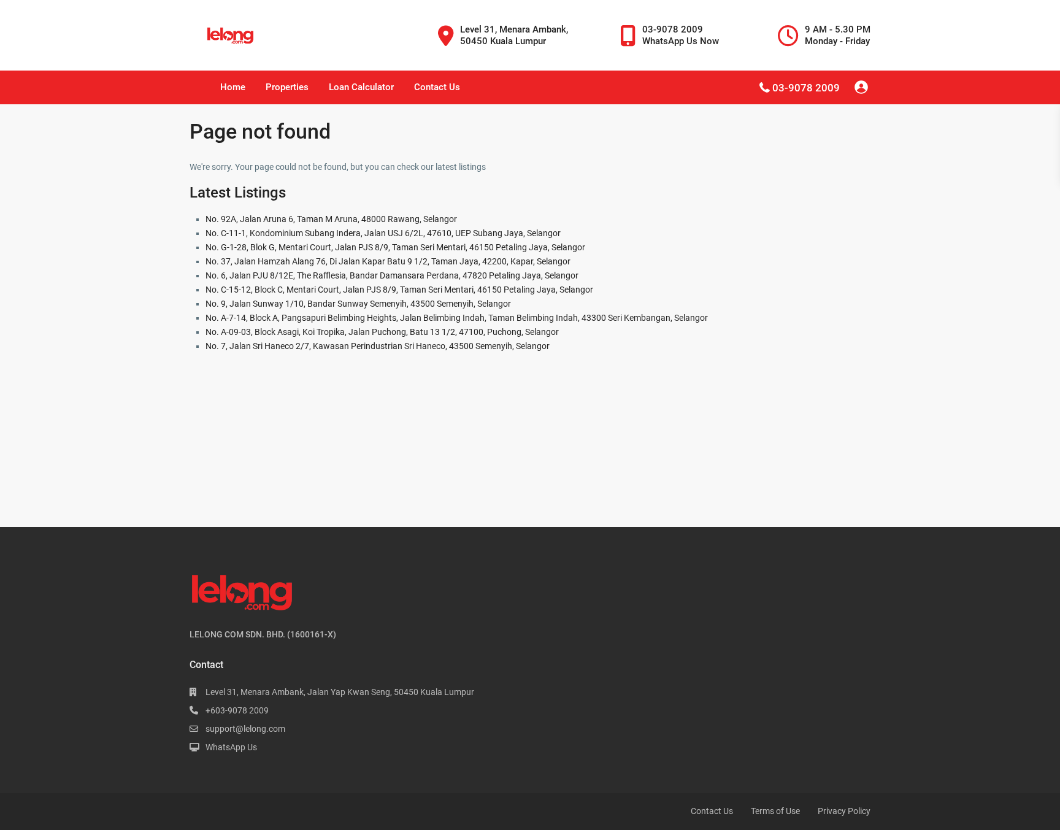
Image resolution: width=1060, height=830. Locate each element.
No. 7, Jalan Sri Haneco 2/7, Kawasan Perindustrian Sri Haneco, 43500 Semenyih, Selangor (377, 346)
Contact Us (437, 87)
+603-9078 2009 (237, 710)
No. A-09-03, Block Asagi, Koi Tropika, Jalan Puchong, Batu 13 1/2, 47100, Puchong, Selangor (382, 332)
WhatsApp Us (231, 747)
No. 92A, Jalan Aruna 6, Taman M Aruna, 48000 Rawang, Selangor (331, 219)
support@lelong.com (245, 729)
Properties (287, 87)
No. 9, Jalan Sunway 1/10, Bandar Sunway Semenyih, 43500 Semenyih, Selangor (358, 304)
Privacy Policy (844, 811)
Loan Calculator (361, 87)
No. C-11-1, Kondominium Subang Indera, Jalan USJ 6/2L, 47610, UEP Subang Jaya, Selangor (383, 233)
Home (232, 87)
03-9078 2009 (806, 88)
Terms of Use (775, 811)
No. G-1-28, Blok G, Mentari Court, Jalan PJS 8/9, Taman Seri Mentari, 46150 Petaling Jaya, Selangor (395, 247)
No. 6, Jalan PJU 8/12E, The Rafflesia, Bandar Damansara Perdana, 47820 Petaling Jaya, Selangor (391, 275)
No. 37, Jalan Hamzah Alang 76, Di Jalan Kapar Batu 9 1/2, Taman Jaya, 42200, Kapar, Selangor (387, 261)
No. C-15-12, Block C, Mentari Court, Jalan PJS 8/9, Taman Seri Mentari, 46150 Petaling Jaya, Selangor (399, 289)
